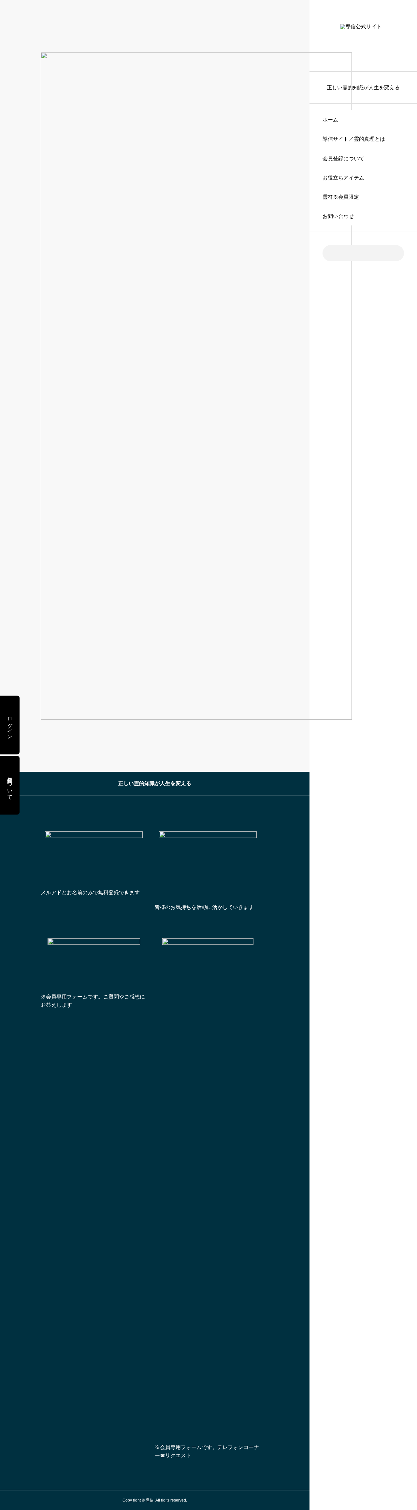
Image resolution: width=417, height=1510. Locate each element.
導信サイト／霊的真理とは (354, 139)
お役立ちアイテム (343, 177)
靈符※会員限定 (341, 197)
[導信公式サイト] (363, 35)
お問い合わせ (338, 216)
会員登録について (343, 158)
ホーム (330, 119)
